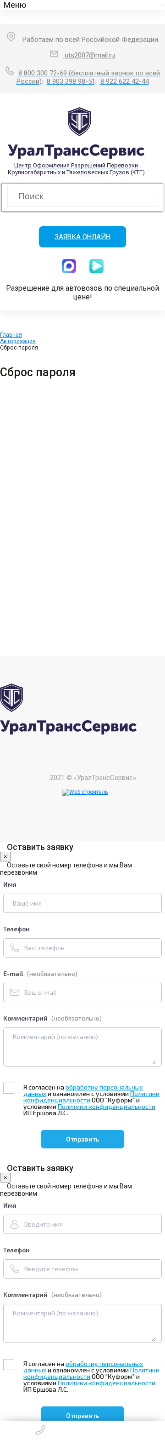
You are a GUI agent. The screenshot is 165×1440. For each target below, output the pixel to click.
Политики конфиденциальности (106, 1106)
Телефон (16, 929)
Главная (11, 335)
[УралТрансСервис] (68, 732)
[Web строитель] (85, 792)
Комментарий (52, 1018)
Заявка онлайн (82, 237)
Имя (9, 884)
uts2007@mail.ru (89, 55)
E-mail (40, 973)
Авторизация (18, 341)
